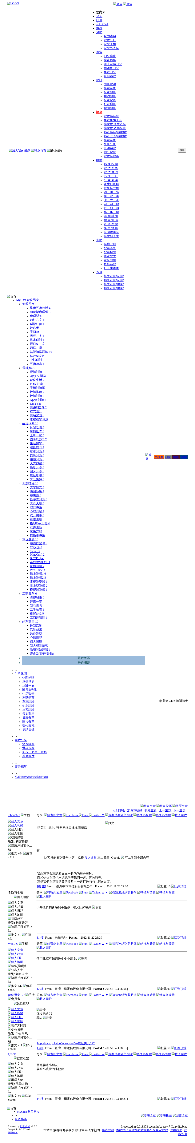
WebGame (37, 570)
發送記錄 (110, 100)
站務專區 (30, 621)
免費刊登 (110, 72)
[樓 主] (41, 886)
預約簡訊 (110, 96)
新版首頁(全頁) (114, 276)
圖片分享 (37, 471)
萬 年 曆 (111, 212)
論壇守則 (110, 244)
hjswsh (12, 1054)
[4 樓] (40, 1098)
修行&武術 (38, 356)
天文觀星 (37, 463)
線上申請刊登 (113, 64)
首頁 (99, 272)
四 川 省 (111, 192)
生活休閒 (30, 423)
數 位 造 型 (111, 168)
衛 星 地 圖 (111, 228)
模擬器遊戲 (38, 589)
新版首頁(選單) (114, 284)
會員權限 (110, 252)
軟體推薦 (37, 392)
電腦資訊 (30, 368)
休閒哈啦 (37, 427)
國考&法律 (38, 439)
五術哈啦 (37, 364)
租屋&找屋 (37, 613)
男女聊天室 (111, 236)
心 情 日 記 (111, 176)
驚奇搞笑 (28, 744)
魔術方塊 (36, 531)
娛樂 (99, 160)
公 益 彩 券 (111, 180)
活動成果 (36, 629)
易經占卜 (37, 336)
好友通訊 (110, 104)
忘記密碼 (102, 24)
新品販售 (36, 605)
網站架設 (37, 415)
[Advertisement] (167, 794)
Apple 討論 (38, 400)
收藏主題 (151, 810)
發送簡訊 (110, 92)
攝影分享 (37, 467)
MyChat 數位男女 (27, 300)
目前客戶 (110, 76)
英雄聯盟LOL (40, 562)
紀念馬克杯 (111, 48)
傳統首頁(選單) (114, 288)
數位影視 (37, 475)
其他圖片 (28, 756)
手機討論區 (37, 388)
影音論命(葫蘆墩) (115, 132)
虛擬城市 (37, 597)
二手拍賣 (37, 609)
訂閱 (168, 457)
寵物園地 (36, 519)
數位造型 (36, 633)
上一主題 (165, 810)
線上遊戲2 (38, 577)
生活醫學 (37, 443)
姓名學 (34, 328)
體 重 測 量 (111, 220)
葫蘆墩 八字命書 (115, 128)
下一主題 (179, 810)
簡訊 (99, 80)
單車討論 (37, 451)
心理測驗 (37, 511)
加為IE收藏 (134, 810)
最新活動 (110, 264)
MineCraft (37, 554)
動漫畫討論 (38, 499)
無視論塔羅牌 (41, 352)
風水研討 (37, 340)
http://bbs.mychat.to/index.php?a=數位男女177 (66, 1043)
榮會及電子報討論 (42, 653)
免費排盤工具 (113, 120)
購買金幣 (110, 88)
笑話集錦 (37, 479)
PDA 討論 (36, 384)
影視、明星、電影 (34, 752)
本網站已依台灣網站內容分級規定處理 (142, 1130)
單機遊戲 (37, 566)
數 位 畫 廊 (111, 172)
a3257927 (14, 815)
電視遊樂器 (38, 581)
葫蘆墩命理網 (40, 312)
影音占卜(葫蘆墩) (115, 136)
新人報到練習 (39, 645)
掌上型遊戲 (38, 585)
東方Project (37, 558)
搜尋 (99, 28)
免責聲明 (108, 1130)
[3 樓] (40, 1048)
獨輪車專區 (37, 535)
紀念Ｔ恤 (110, 44)
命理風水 (30, 304)
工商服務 (29, 593)
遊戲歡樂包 (38, 543)
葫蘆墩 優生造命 (115, 124)
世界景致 (28, 748)
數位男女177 (16, 995)
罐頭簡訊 (110, 108)
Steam (35, 551)
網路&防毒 (38, 407)
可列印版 (119, 810)
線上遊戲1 (38, 573)
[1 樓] (40, 937)
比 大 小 (111, 200)
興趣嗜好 (30, 483)
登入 (99, 16)
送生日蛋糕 (111, 184)
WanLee (13, 943)
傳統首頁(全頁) (114, 280)
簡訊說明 (110, 84)
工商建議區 (38, 617)
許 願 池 (111, 208)
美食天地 (37, 503)
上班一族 (37, 435)
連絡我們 (176, 1130)
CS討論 (36, 547)
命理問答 (37, 316)
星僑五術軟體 (40, 308)
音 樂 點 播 (111, 224)
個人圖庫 (36, 641)
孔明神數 (110, 148)
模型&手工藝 (40, 523)
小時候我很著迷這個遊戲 (31, 777)
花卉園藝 (36, 527)
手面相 (34, 332)
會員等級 (110, 248)
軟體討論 (37, 396)
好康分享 (36, 601)
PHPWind (25, 1126)
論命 (99, 112)
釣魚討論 (37, 455)
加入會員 (91, 857)
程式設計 (36, 411)
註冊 (99, 20)
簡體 (184, 457)
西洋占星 (36, 348)
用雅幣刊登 (111, 68)
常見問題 (110, 260)
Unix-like (35, 403)
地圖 (176, 457)
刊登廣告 (110, 56)
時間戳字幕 (111, 232)
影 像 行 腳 (111, 164)
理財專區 (36, 507)
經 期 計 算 (111, 216)
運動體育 (37, 447)
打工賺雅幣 (111, 268)
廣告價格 (110, 60)
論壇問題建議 (40, 649)
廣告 (99, 52)
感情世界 (37, 431)
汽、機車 (37, 515)
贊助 (99, 32)
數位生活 (37, 380)
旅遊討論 (37, 459)
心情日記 (36, 637)
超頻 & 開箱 (39, 376)
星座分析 (110, 144)
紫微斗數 (37, 324)
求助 (99, 240)
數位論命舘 (111, 116)
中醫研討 (36, 360)
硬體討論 (37, 372)
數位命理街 (111, 156)
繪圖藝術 (37, 491)
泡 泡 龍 (111, 204)
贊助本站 (110, 36)
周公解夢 (110, 152)
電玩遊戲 (30, 539)
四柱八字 (37, 320)
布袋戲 (35, 495)
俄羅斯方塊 (111, 188)
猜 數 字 (111, 196)
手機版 (159, 457)
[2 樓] (40, 988)
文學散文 (37, 487)
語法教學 (110, 256)
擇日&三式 (38, 344)
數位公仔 (110, 40)
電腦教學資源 (39, 419)
